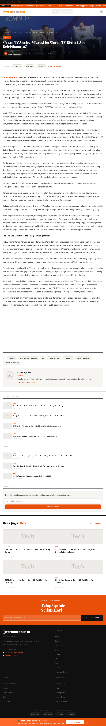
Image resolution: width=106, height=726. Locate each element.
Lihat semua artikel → (26, 382)
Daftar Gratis (53, 507)
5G (43, 358)
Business (58, 645)
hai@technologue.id (12, 655)
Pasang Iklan (60, 697)
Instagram (35, 714)
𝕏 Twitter (17, 66)
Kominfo (12, 358)
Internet (58, 654)
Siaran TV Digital (12, 363)
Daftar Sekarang (92, 618)
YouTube (60, 714)
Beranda (6, 32)
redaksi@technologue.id (14, 653)
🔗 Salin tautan (54, 66)
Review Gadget (9, 684)
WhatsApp (29, 66)
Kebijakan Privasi (61, 701)
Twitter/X (48, 714)
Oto (56, 659)
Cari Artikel (7, 701)
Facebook (41, 66)
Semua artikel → (96, 524)
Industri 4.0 (54, 358)
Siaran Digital (83, 358)
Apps (57, 650)
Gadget (58, 641)
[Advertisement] (53, 329)
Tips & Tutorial (8, 693)
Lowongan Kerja (61, 672)
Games (5, 688)
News (57, 637)
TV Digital (68, 358)
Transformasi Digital (28, 358)
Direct (15, 32)
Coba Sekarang (75, 722)
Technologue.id (10, 77)
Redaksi (58, 688)
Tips (56, 663)
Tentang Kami (60, 684)
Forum (57, 667)
